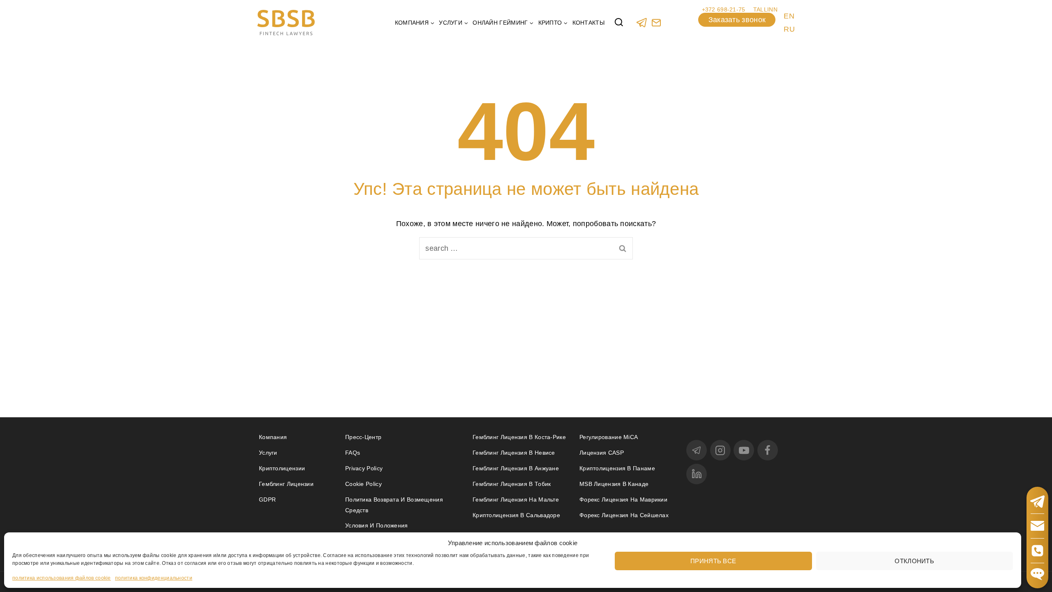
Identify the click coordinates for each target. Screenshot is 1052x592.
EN (789, 16)
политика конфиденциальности (153, 578)
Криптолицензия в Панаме (617, 468)
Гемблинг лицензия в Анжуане (516, 468)
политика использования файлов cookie (61, 578)
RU (789, 29)
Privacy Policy (364, 468)
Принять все (713, 560)
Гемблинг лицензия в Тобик (512, 484)
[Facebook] (767, 450)
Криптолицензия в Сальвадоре (516, 515)
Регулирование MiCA (608, 437)
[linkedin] (696, 474)
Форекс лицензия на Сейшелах (624, 515)
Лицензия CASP (601, 452)
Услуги (268, 452)
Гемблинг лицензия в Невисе (514, 452)
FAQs (352, 452)
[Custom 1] (656, 22)
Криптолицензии (282, 468)
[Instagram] (720, 450)
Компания (273, 437)
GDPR (267, 499)
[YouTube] (744, 450)
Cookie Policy (363, 484)
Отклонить (914, 560)
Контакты (588, 22)
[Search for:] (526, 248)
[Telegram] (641, 22)
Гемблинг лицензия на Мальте (516, 499)
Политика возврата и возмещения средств (394, 504)
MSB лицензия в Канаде (613, 484)
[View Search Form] (619, 22)
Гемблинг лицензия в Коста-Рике (519, 437)
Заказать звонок (737, 20)
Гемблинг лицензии (286, 484)
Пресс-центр (363, 437)
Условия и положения (376, 525)
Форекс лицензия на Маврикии (623, 499)
